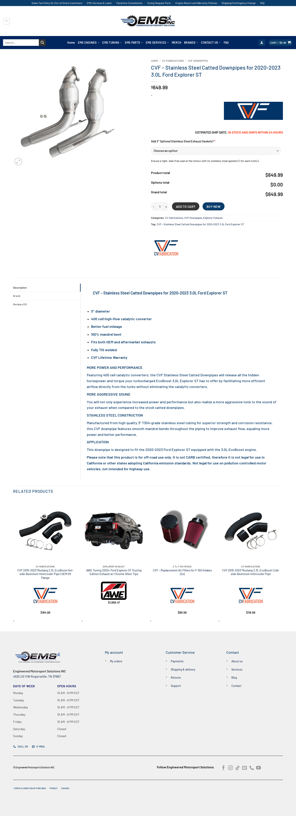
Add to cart (186, 206)
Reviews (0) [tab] (20, 304)
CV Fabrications (173, 60)
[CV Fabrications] (166, 248)
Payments (177, 661)
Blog (234, 677)
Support (176, 685)
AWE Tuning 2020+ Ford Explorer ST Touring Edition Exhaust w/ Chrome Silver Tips (114, 572)
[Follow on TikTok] (237, 768)
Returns (176, 677)
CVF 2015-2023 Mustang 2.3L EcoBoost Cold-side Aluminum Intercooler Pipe (250, 572)
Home (71, 42)
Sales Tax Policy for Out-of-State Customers (57, 3)
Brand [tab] (16, 295)
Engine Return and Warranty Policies (196, 3)
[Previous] (13, 564)
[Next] (283, 564)
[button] (6, 21)
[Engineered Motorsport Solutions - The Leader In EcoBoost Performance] (148, 21)
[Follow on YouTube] (258, 768)
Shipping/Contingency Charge (238, 3)
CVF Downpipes (198, 60)
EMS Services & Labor (99, 3)
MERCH (176, 42)
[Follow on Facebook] (223, 768)
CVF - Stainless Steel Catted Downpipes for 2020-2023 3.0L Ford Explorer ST (200, 224)
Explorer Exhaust (213, 217)
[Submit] (42, 42)
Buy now (213, 206)
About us (237, 661)
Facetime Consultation (129, 3)
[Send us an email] (244, 768)
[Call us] (251, 768)
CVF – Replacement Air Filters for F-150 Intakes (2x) (182, 572)
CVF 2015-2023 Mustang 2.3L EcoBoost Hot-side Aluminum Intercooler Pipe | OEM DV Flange (45, 574)
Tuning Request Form (159, 3)
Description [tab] (20, 287)
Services (236, 669)
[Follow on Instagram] (230, 768)
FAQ (262, 3)
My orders (116, 661)
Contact (236, 685)
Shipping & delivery (183, 669)
